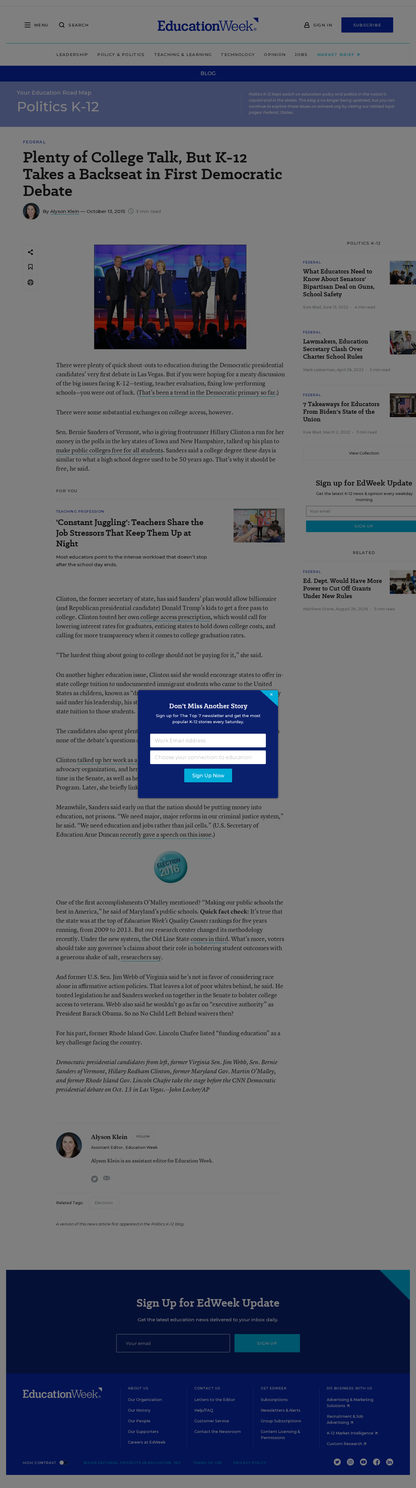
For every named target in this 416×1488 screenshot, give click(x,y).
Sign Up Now (208, 775)
